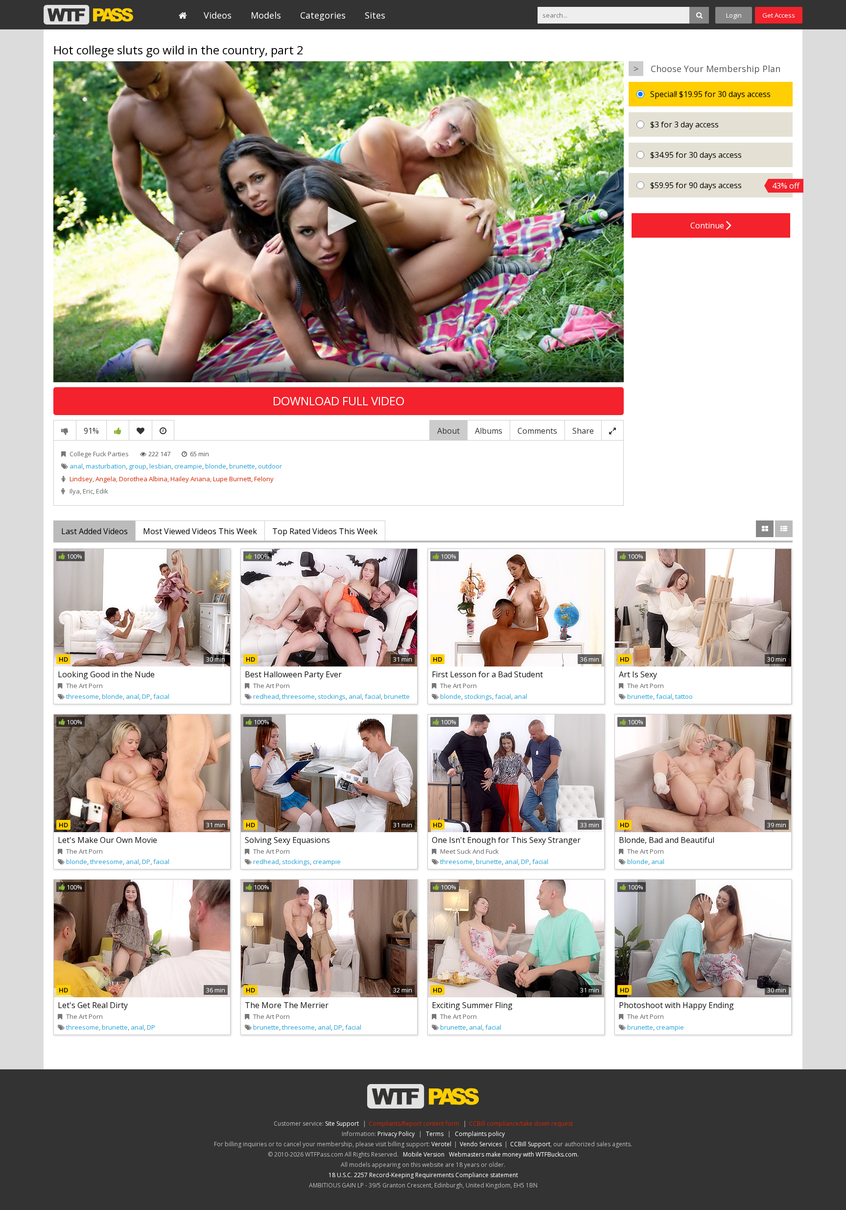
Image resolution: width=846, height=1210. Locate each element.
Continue (708, 225)
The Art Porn (84, 685)
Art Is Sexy (638, 674)
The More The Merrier (287, 1005)
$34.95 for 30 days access (695, 154)
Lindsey (81, 478)
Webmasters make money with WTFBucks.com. (514, 1154)
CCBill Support (530, 1144)
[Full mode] (612, 430)
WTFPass (88, 15)
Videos (218, 15)
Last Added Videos (94, 531)
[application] (338, 221)
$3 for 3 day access (683, 124)
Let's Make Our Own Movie (107, 840)
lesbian (160, 466)
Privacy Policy (396, 1134)
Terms (435, 1134)
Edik (102, 491)
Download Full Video (338, 401)
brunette (242, 466)
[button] (338, 221)
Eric (88, 491)
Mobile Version (424, 1154)
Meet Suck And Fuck (469, 851)
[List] (784, 528)
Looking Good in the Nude (106, 674)
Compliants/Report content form (414, 1123)
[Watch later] (163, 430)
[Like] (117, 430)
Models (266, 15)
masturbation (106, 466)
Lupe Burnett (232, 478)
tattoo (684, 696)
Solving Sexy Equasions (287, 840)
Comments (537, 430)
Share (583, 430)
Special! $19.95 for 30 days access (709, 94)
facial (161, 696)
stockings (332, 696)
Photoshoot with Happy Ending (676, 1005)
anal (76, 466)
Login (734, 15)
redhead (266, 696)
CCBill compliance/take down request (521, 1123)
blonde (215, 466)
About (448, 430)
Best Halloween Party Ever (293, 674)
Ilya (75, 491)
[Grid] (765, 528)
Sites (375, 15)
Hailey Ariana (190, 478)
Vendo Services (481, 1144)
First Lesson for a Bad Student (487, 674)
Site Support (342, 1123)
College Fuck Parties (99, 453)
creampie (188, 466)
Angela (105, 478)
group (137, 466)
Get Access (778, 15)
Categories (323, 15)
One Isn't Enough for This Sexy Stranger (506, 840)
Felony (264, 478)
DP (146, 696)
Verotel (441, 1144)
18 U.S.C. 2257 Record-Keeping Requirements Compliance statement (423, 1175)
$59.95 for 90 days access (720, 185)
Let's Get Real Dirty (93, 1005)
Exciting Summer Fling (472, 1005)
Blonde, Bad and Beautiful (666, 840)
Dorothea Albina (143, 478)
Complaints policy (480, 1134)
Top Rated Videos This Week (324, 531)
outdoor (270, 466)
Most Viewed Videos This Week (200, 531)
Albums (488, 430)
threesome (82, 696)
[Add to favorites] (140, 430)
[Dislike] (64, 430)
